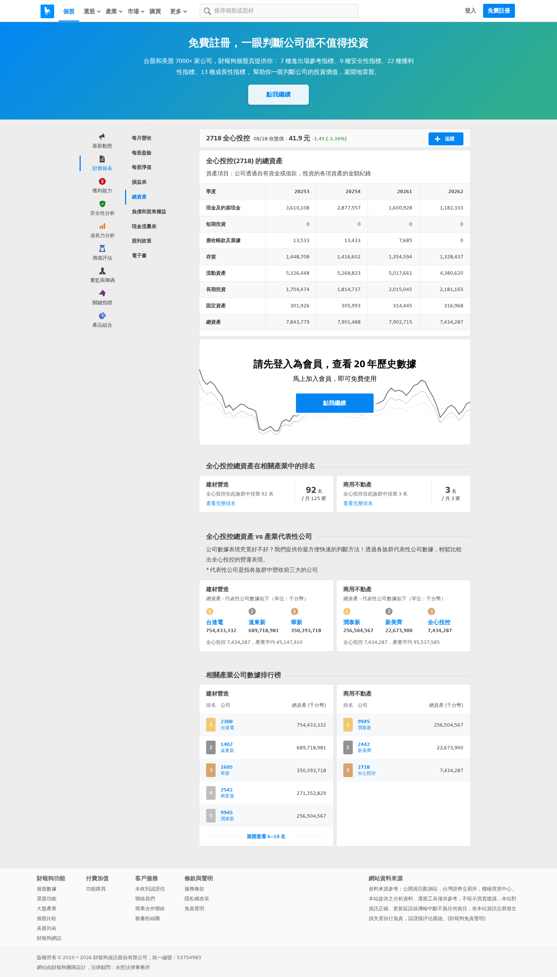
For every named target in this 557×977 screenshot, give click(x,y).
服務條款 (194, 889)
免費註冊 (499, 10)
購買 (155, 11)
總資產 (139, 197)
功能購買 (96, 889)
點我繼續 (278, 94)
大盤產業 (46, 908)
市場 (133, 11)
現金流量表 (144, 226)
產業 (111, 11)
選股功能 (46, 898)
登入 (470, 10)
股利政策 (142, 241)
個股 (69, 11)
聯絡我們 (145, 898)
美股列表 (46, 928)
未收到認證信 (150, 889)
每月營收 (142, 138)
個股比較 (46, 918)
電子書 (139, 255)
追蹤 (450, 139)
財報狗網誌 (49, 938)
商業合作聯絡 (150, 908)
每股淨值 (142, 167)
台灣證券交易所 (460, 889)
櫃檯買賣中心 (497, 889)
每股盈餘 (142, 153)
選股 (89, 11)
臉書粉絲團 (147, 918)
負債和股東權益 (149, 211)
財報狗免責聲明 (466, 918)
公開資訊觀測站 (420, 889)
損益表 (139, 182)
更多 (175, 11)
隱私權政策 (197, 898)
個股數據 (46, 889)
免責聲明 (194, 908)
